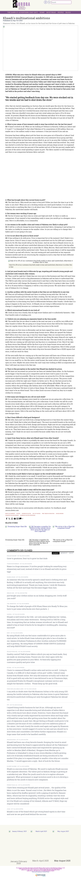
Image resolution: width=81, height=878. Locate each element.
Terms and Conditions (37, 872)
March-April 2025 (40, 860)
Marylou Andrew (10, 513)
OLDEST (56, 553)
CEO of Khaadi (36, 513)
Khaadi (18, 513)
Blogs (68, 12)
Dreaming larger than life (14, 540)
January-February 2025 (18, 862)
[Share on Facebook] (6, 518)
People (61, 12)
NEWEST (64, 553)
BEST (71, 553)
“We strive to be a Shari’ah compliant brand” (62, 540)
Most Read (51, 12)
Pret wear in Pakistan (48, 513)
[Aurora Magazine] (21, 4)
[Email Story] (17, 518)
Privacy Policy (46, 872)
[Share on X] (9, 518)
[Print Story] (15, 518)
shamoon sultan (26, 513)
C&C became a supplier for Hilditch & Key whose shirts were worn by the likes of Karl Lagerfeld (39, 542)
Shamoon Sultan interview (27, 515)
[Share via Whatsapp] (12, 518)
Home (42, 12)
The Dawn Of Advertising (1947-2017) (22, 12)
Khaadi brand (59, 513)
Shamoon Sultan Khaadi (12, 515)
